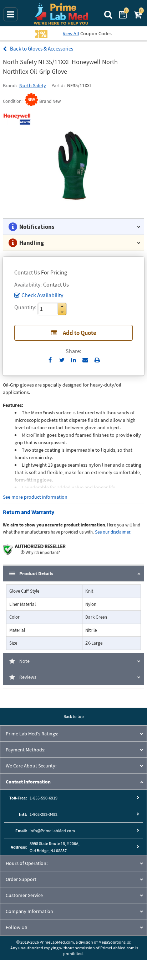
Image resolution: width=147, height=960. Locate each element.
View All (71, 33)
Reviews (27, 677)
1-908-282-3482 (43, 814)
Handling (31, 243)
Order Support (21, 879)
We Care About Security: (31, 765)
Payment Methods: (25, 749)
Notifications (37, 227)
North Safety (32, 85)
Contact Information (28, 781)
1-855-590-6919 (43, 798)
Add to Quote (79, 333)
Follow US (16, 927)
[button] (62, 306)
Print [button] (97, 359)
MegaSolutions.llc (114, 942)
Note (24, 661)
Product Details (36, 573)
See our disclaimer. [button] (113, 532)
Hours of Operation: (26, 863)
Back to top (74, 716)
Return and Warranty (28, 511)
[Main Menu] (10, 14)
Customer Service (24, 895)
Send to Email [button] (85, 360)
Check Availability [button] (42, 295)
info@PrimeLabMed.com (52, 830)
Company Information (29, 911)
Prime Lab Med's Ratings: (32, 733)
